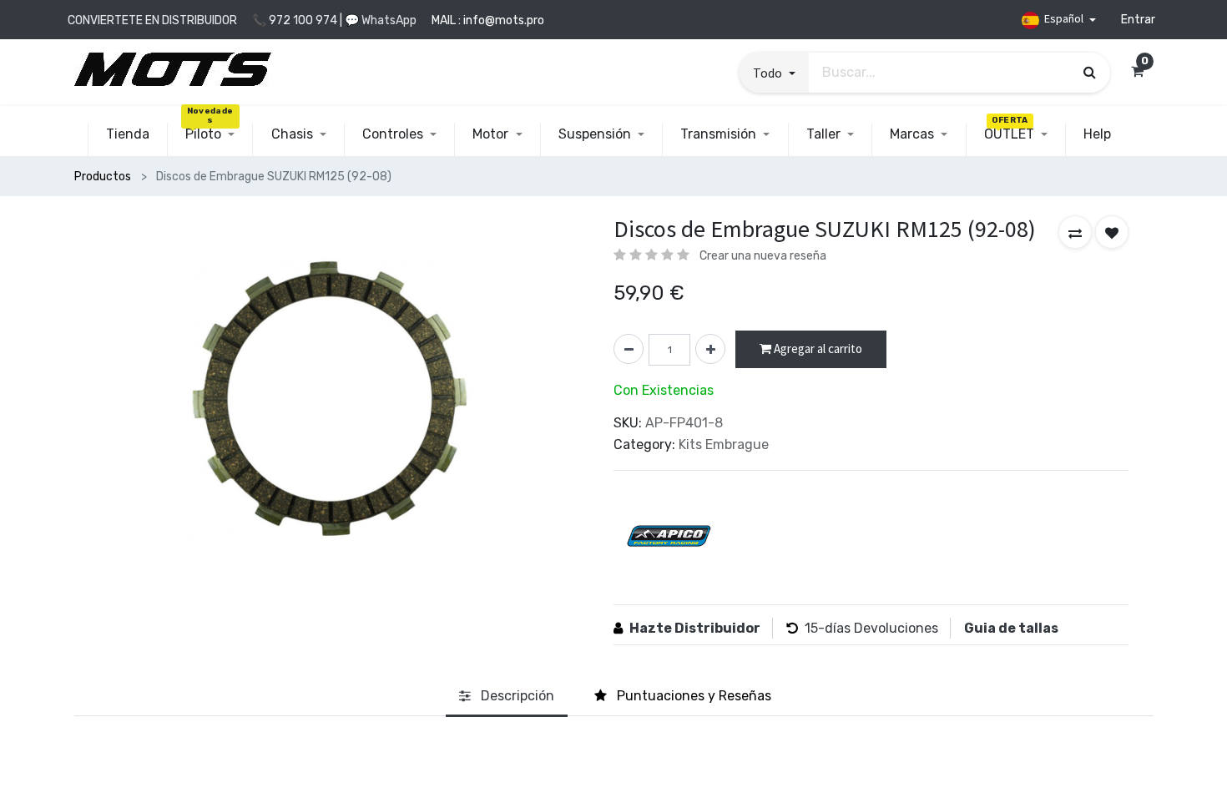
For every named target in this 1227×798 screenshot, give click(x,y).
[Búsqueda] (1089, 72)
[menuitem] (128, 134)
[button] (774, 73)
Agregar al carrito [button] (816, 348)
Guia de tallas (1011, 628)
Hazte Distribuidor (694, 628)
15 (811, 628)
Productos (102, 176)
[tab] (507, 697)
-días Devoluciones (878, 628)
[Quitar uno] (629, 349)
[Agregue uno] (710, 349)
